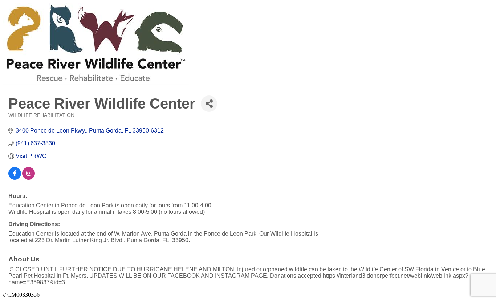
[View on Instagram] (28, 178)
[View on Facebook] (14, 178)
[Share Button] (209, 103)
